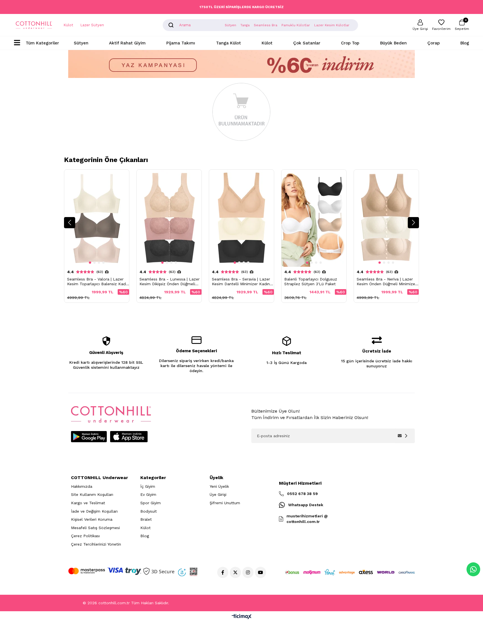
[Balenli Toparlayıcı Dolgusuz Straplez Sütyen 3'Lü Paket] (313, 218)
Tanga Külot (228, 43)
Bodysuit (148, 511)
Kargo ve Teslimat (88, 503)
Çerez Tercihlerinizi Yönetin (96, 544)
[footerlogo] (111, 414)
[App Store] (129, 436)
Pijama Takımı (180, 43)
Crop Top (350, 43)
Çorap (433, 43)
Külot (68, 25)
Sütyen (81, 43)
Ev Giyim (148, 494)
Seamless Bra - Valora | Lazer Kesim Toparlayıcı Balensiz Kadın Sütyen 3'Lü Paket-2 (98, 281)
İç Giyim (147, 486)
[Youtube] (260, 572)
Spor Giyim (150, 503)
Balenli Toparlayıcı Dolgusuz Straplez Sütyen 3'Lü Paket (310, 281)
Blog (464, 43)
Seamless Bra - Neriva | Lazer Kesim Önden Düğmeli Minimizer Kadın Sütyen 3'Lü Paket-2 (386, 281)
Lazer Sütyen (92, 25)
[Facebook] (222, 572)
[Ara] (171, 25)
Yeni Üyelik (219, 486)
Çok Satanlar (306, 43)
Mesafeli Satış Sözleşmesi (95, 527)
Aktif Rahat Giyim (127, 43)
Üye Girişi (218, 494)
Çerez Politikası (85, 536)
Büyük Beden (393, 43)
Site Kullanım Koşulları (92, 494)
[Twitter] (235, 572)
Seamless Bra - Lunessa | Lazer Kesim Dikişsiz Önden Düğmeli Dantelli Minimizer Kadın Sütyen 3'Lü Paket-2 (169, 281)
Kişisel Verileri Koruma (91, 519)
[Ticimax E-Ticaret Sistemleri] (242, 617)
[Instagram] (248, 572)
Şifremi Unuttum (225, 503)
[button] (69, 222)
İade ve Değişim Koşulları (94, 511)
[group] (96, 236)
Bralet (146, 519)
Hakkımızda (81, 486)
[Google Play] (89, 436)
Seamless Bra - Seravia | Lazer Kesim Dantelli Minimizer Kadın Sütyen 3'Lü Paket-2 (241, 281)
